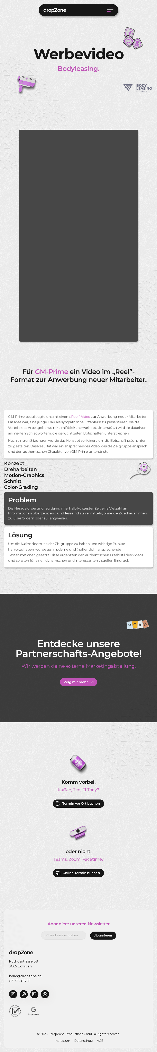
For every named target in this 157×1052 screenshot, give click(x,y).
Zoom (75, 859)
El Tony (89, 789)
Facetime (92, 859)
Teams (60, 859)
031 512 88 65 (19, 981)
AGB (100, 1041)
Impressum (62, 1041)
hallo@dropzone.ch (25, 976)
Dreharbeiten (20, 469)
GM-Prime (51, 372)
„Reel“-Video (80, 417)
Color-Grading (21, 487)
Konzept (14, 463)
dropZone (54, 10)
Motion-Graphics (24, 475)
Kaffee (64, 789)
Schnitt (12, 481)
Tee (76, 789)
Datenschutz (83, 1041)
